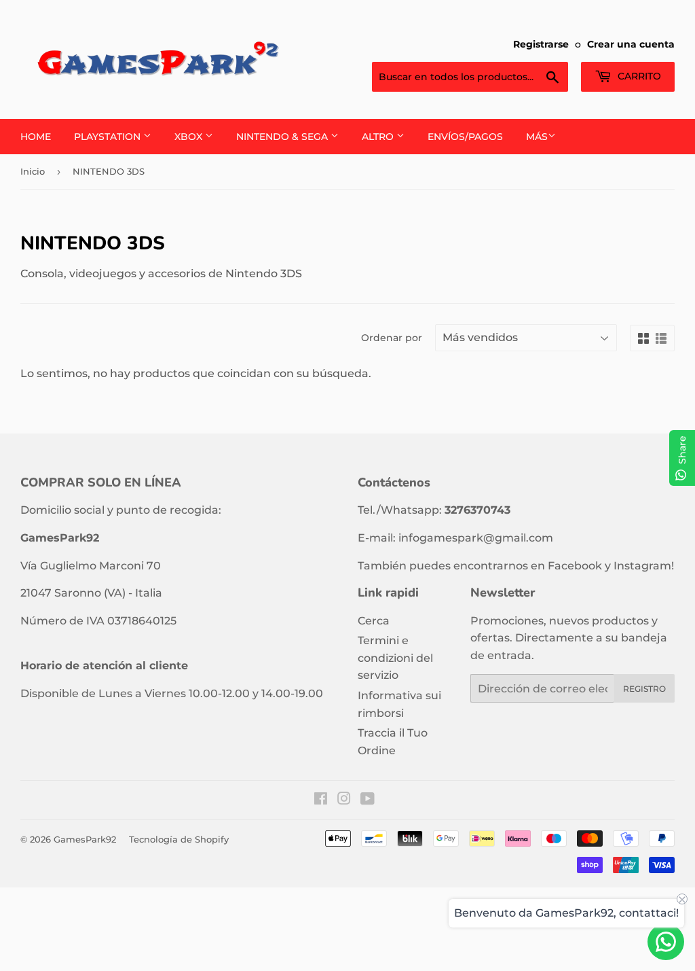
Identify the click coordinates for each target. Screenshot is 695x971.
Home (35, 136)
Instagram (642, 565)
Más (537, 136)
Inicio (32, 171)
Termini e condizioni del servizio (395, 658)
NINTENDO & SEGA (283, 136)
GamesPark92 (85, 839)
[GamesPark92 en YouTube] (367, 800)
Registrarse (541, 44)
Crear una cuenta (631, 44)
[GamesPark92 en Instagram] (344, 800)
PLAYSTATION (108, 136)
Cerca (374, 620)
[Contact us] (665, 941)
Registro (644, 689)
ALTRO (379, 136)
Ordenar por (391, 338)
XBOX (189, 136)
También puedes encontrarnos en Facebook (480, 565)
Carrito (638, 76)
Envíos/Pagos (465, 136)
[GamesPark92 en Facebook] (321, 800)
